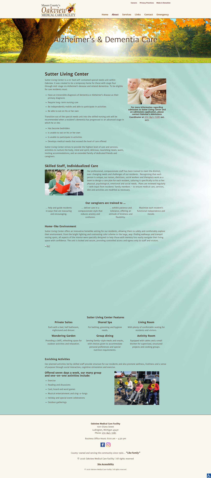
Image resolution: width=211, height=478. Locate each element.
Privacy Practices (147, 3)
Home (105, 14)
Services (126, 14)
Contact (148, 14)
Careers (134, 3)
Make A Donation (163, 3)
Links (138, 14)
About (115, 14)
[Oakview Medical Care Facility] (70, 9)
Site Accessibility (105, 464)
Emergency (163, 14)
